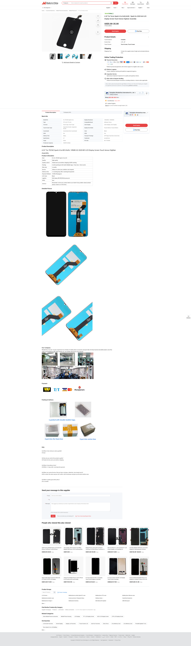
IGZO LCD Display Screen (103, 616)
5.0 (131, 115)
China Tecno (106, 623)
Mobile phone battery (73, 600)
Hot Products (59, 635)
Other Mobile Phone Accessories (50, 616)
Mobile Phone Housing (66, 616)
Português (71, 636)
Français (76, 636)
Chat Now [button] (139, 31)
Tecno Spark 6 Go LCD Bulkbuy (50, 627)
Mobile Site (128, 635)
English (60, 636)
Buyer (115, 7)
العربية (103, 636)
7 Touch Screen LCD (83, 623)
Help (123, 7)
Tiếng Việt (130, 636)
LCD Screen (44, 595)
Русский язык (82, 636)
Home (43, 10)
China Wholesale (89, 635)
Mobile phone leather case (48, 598)
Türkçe (124, 636)
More (43, 630)
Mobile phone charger (47, 600)
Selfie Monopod (126, 600)
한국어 (107, 636)
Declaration (111, 640)
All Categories (47, 7)
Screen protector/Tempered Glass (76, 598)
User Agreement (104, 640)
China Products (66, 635)
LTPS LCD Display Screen (117, 616)
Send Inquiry (115, 31)
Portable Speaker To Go (140, 623)
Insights (133, 635)
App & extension (131, 7)
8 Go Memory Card (116, 623)
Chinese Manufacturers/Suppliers (77, 635)
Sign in (147, 4)
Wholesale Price (97, 635)
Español (65, 636)
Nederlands (98, 636)
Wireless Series (99, 598)
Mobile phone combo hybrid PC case (77, 595)
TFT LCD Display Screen (83, 10)
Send (53, 516)
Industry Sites (105, 635)
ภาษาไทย (120, 636)
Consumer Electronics (50, 10)
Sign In (107, 105)
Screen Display (59, 623)
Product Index (121, 635)
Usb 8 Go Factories (95, 623)
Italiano (88, 636)
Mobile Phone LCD (73, 10)
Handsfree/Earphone (127, 598)
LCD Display (77, 616)
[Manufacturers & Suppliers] (50, 3)
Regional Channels (113, 635)
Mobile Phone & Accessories (62, 10)
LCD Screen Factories (48, 623)
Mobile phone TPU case (101, 595)
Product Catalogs (63, 592)
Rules (148, 7)
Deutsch (92, 636)
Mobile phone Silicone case (128, 595)
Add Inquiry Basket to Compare (72, 62)
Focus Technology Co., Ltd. (85, 640)
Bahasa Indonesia (136, 636)
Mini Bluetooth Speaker (101, 600)
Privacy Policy (117, 640)
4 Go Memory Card (128, 623)
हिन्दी (115, 636)
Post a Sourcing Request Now (83, 516)
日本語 (111, 636)
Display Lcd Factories (71, 623)
